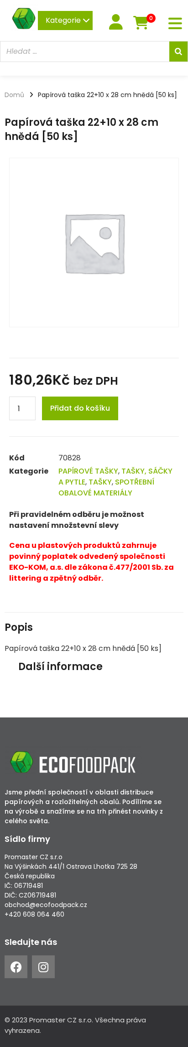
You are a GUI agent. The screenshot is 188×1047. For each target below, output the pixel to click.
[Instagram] (43, 966)
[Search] (178, 51)
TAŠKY (100, 482)
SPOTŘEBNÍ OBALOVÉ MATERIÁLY (106, 487)
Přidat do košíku (80, 408)
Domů (14, 94)
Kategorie (64, 20)
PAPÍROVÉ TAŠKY (88, 471)
